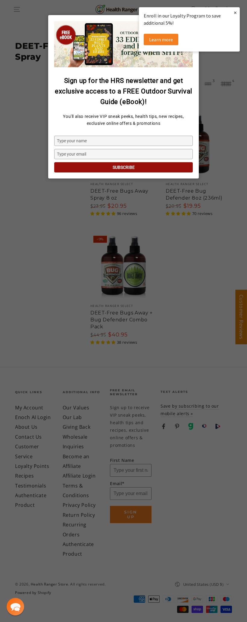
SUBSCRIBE (124, 167)
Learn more (161, 39)
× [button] (235, 12)
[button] (15, 606)
